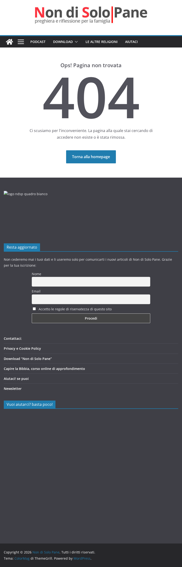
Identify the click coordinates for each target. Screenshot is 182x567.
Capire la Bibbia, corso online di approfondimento (44, 368)
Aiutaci (131, 41)
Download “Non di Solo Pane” (28, 358)
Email (36, 291)
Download (63, 41)
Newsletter (13, 388)
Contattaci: (13, 338)
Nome (36, 274)
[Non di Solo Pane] (9, 41)
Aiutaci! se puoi (16, 378)
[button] (75, 41)
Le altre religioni (102, 41)
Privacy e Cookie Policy (22, 348)
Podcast (38, 41)
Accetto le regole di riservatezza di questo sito (75, 309)
